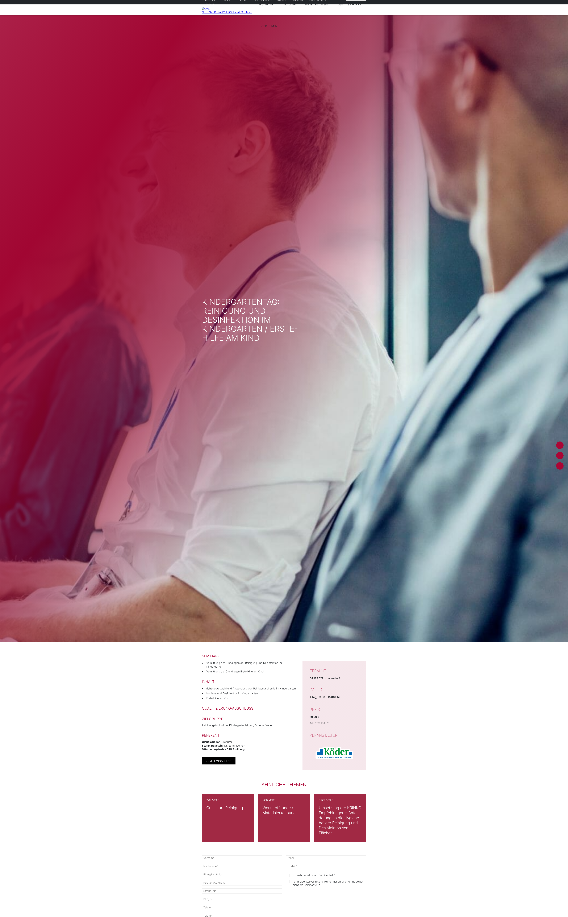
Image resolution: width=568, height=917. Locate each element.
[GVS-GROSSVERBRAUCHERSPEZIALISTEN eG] (228, 12)
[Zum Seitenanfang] (559, 909)
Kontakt (209, 4)
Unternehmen (268, 26)
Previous (190, 818)
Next (378, 818)
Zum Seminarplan (218, 760)
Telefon (560, 466)
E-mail (560, 445)
